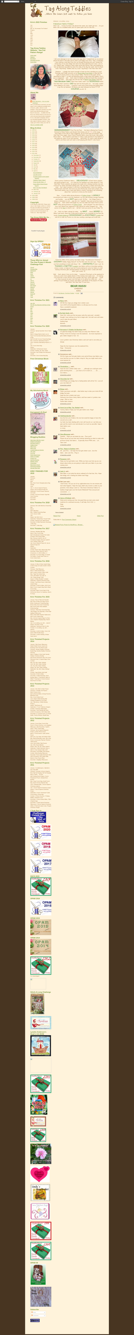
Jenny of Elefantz (65, 498)
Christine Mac (33, 269)
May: (31, 311)
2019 (33, 137)
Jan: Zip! (32, 303)
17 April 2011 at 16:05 (65, 455)
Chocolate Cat (64, 379)
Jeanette (32, 277)
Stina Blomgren (65, 434)
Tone (31, 295)
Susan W (32, 293)
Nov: (31, 321)
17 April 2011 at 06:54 (65, 444)
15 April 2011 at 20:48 (65, 350)
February (36, 191)
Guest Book (33, 62)
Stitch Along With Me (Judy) (37, 440)
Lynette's (75, 266)
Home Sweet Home (35, 455)
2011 (33, 153)
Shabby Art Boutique (35, 441)
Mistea (62, 389)
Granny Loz (33, 458)
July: (31, 314)
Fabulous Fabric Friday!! (39, 180)
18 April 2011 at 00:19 (65, 467)
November (36, 157)
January (36, 193)
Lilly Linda (32, 451)
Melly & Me (33, 448)
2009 (33, 197)
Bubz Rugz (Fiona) (35, 464)
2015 (33, 145)
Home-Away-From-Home (85, 73)
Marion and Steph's (90, 79)
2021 (33, 134)
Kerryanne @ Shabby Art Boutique (71, 329)
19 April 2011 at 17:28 (65, 494)
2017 (33, 141)
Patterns (32, 57)
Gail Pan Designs (34, 460)
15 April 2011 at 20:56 (65, 362)
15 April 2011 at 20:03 (65, 309)
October (36, 159)
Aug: (31, 316)
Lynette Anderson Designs (37, 450)
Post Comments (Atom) (69, 519)
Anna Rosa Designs (35, 466)
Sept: (31, 318)
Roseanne (63, 459)
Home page (33, 55)
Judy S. (62, 471)
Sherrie (32, 292)
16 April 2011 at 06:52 (65, 375)
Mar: (31, 308)
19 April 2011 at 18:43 (65, 508)
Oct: (31, 319)
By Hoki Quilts (65, 313)
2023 (33, 130)
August (35, 163)
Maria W (32, 287)
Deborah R (33, 270)
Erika (31, 272)
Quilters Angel (33, 445)
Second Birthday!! (37, 172)
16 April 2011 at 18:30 (65, 412)
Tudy (31, 297)
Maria (62, 301)
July (35, 165)
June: (31, 313)
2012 (33, 151)
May (35, 168)
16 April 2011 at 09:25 (65, 385)
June (35, 167)
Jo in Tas (32, 453)
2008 (33, 199)
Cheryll (32, 267)
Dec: (31, 323)
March (35, 189)
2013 (33, 149)
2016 (33, 143)
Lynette (98, 215)
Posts (34, 1312)
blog (64, 208)
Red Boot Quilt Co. (35, 443)
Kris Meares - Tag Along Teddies (40, 102)
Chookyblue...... (65, 366)
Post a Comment (59, 512)
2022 (33, 132)
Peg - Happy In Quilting (67, 449)
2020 (33, 136)
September (36, 161)
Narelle (32, 289)
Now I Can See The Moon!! (40, 187)
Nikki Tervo (33, 446)
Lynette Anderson (63, 215)
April (35, 170)
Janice (32, 275)
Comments (36, 1315)
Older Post (100, 516)
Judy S (32, 280)
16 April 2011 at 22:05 (65, 430)
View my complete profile (36, 124)
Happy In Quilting (34, 456)
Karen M (32, 284)
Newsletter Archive (35, 60)
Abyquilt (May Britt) (35, 468)
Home (79, 516)
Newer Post (56, 516)
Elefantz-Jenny (34, 461)
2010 (33, 195)
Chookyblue (33, 463)
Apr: (31, 309)
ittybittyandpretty (65, 416)
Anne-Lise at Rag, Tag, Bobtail (70, 407)
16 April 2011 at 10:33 (65, 403)
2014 (33, 147)
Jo (31, 279)
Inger (31, 274)
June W (32, 282)
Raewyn (32, 290)
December (36, 155)
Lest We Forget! (37, 174)
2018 (33, 139)
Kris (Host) (33, 285)
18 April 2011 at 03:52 (65, 477)
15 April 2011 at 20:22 (65, 325)
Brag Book (33, 58)
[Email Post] (81, 293)
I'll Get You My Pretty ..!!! (39, 182)
